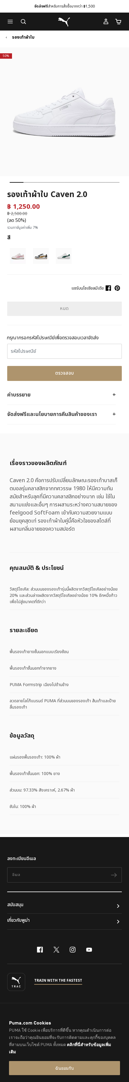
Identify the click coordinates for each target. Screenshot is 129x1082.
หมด (64, 308)
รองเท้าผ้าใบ (23, 37)
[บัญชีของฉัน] (106, 21)
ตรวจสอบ (64, 373)
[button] (11, 22)
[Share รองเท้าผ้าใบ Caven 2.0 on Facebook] (108, 288)
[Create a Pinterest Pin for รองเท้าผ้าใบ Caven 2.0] (117, 288)
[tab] (16, 182)
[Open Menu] (11, 22)
